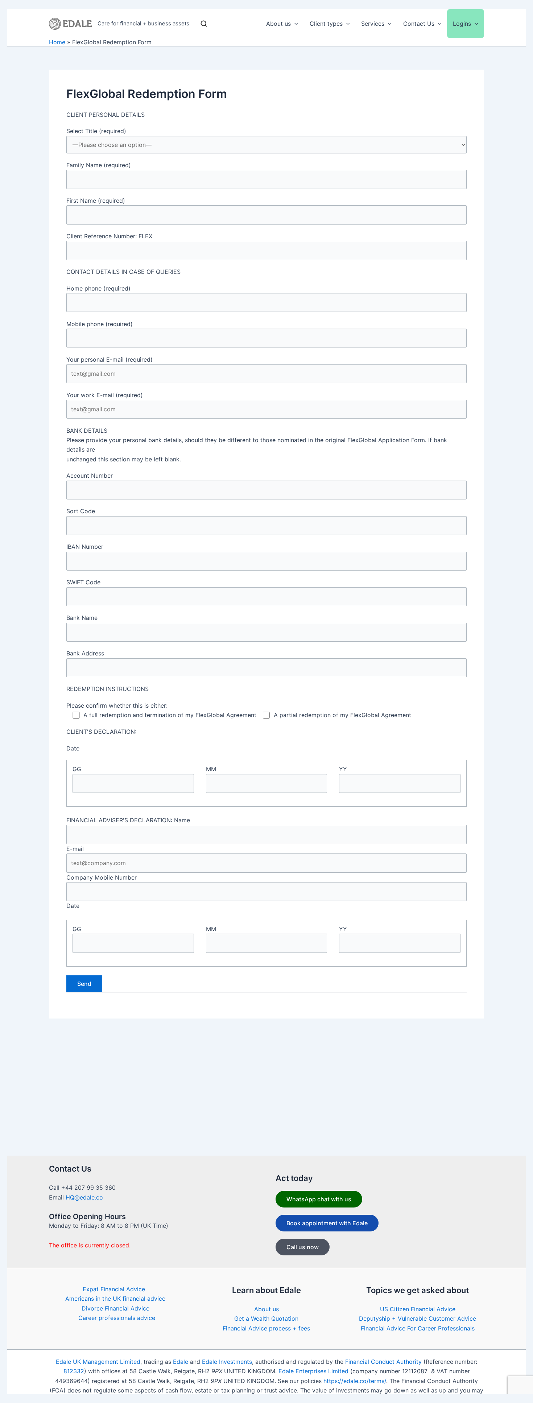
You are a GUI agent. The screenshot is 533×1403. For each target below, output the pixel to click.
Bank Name (82, 617)
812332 (73, 1371)
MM (211, 769)
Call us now (302, 1247)
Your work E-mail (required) (104, 395)
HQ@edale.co (84, 1197)
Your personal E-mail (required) (109, 359)
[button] (294, 23)
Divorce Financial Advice (115, 1308)
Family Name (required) (98, 165)
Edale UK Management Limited (98, 1361)
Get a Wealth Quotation (266, 1318)
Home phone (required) (98, 288)
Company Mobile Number (101, 877)
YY (343, 769)
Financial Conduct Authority (383, 1361)
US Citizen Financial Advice (417, 1309)
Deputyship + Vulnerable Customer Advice (417, 1318)
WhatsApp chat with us (318, 1199)
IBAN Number (84, 546)
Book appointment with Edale (327, 1223)
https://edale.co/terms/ (354, 1381)
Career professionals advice (116, 1317)
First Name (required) (95, 200)
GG (77, 769)
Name (182, 820)
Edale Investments (227, 1361)
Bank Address (85, 653)
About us (266, 1309)
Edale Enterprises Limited (313, 1371)
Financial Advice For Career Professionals (418, 1328)
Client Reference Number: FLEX (109, 236)
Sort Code (80, 511)
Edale (180, 1361)
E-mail (75, 848)
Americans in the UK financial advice (115, 1298)
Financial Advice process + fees (266, 1328)
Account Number (89, 475)
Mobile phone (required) (99, 324)
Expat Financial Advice (114, 1289)
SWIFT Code (83, 582)
